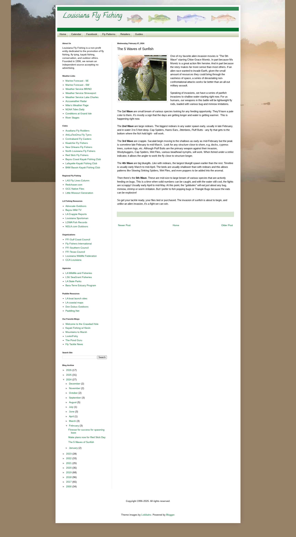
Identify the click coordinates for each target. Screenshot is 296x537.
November (75, 388)
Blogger (170, 514)
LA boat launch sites (76, 298)
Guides (139, 34)
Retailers (125, 34)
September (75, 397)
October (73, 392)
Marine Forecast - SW (77, 84)
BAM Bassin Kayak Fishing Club (82, 167)
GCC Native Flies (74, 188)
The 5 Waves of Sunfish (81, 442)
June (72, 411)
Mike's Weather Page (77, 105)
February (74, 425)
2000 (69, 486)
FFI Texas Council (75, 251)
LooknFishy (71, 336)
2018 (69, 477)
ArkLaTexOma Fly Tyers (78, 134)
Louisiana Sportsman (76, 218)
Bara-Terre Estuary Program (80, 285)
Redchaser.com (73, 184)
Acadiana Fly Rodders (77, 130)
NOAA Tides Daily (74, 109)
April (72, 416)
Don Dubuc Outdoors (76, 306)
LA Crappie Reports (76, 214)
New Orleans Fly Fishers (78, 147)
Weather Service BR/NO (78, 89)
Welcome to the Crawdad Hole (81, 324)
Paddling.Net (72, 310)
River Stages (72, 117)
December (75, 383)
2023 (69, 453)
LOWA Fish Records (76, 222)
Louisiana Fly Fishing (92, 16)
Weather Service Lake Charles (81, 97)
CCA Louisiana (73, 259)
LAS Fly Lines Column (77, 180)
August (73, 402)
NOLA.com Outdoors (76, 226)
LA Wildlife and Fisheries (78, 273)
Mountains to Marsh (76, 332)
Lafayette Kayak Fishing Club (81, 163)
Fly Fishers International (78, 243)
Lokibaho (146, 514)
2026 (69, 370)
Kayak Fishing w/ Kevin (77, 328)
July (71, 407)
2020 (69, 467)
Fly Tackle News (74, 344)
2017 (69, 481)
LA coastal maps (74, 302)
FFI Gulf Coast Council (77, 239)
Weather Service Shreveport (80, 93)
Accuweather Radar (76, 101)
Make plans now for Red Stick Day (87, 437)
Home (63, 34)
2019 (69, 472)
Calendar (76, 34)
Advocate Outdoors (75, 206)
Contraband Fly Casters (78, 138)
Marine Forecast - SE (77, 80)
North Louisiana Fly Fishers (80, 151)
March (73, 421)
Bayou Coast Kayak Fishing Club (83, 159)
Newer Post (124, 225)
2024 (69, 379)
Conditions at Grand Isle (78, 113)
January (73, 448)
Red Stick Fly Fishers (76, 155)
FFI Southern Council (77, 247)
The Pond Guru (73, 340)
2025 (69, 374)
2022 (69, 458)
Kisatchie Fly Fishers (76, 143)
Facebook (91, 34)
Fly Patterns (108, 34)
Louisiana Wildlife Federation (81, 256)
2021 (69, 463)
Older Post (227, 225)
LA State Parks (73, 281)
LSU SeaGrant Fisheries (78, 277)
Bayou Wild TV (73, 210)
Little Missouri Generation (79, 192)
